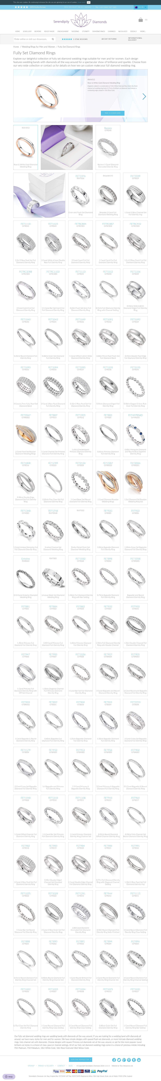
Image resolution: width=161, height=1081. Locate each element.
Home (17, 31)
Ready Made (49, 31)
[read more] (82, 2)
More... (143, 31)
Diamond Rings (98, 31)
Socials (133, 31)
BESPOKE (38, 31)
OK (89, 2)
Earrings (111, 31)
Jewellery (27, 31)
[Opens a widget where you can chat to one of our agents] (8, 1077)
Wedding (75, 31)
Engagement (63, 31)
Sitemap (31, 1066)
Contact (61, 1066)
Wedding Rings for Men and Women (39, 47)
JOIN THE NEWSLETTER (80, 1059)
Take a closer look (113, 113)
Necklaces (122, 31)
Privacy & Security (46, 1066)
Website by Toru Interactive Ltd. (122, 1066)
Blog (71, 1066)
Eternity (85, 31)
